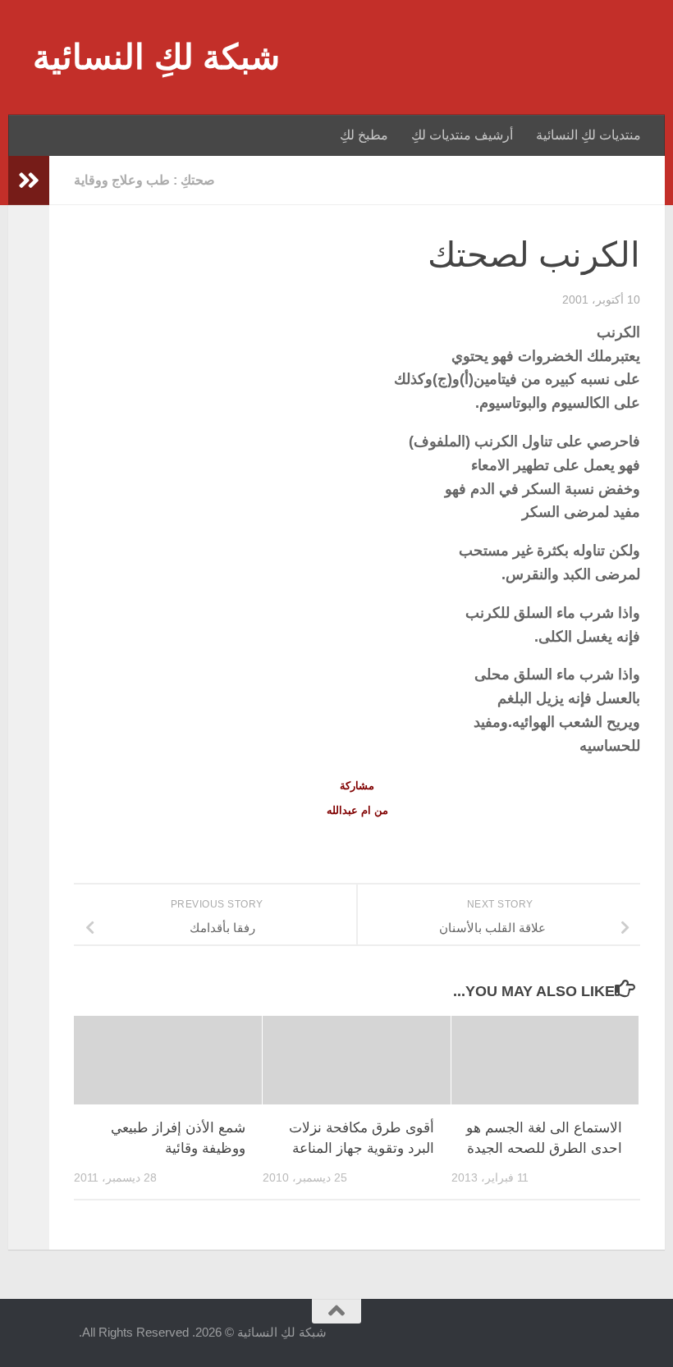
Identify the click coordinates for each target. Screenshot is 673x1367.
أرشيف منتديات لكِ (462, 135)
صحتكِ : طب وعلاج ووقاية (144, 180)
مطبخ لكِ (364, 135)
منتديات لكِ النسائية (588, 135)
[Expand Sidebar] (28, 180)
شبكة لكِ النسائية (156, 57)
